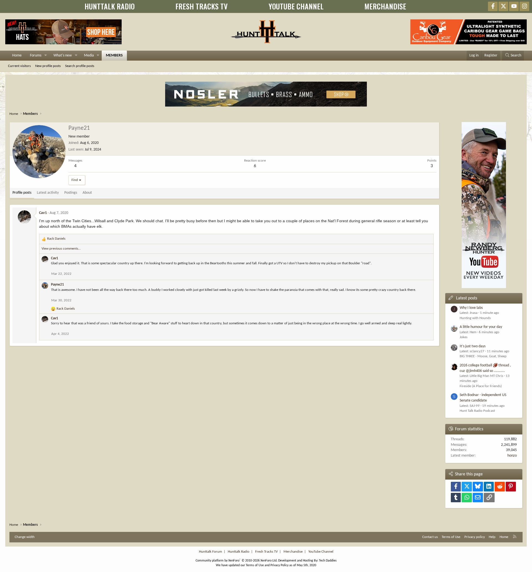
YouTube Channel (320, 551)
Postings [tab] (70, 193)
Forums (35, 55)
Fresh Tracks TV (266, 551)
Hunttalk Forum (210, 551)
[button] (45, 56)
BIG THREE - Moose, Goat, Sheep (483, 356)
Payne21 (57, 284)
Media (89, 55)
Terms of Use (451, 537)
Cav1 (43, 213)
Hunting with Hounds (475, 318)
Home (17, 55)
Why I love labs (471, 308)
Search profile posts (79, 66)
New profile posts (48, 66)
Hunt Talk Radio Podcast (477, 411)
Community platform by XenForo (236, 560)
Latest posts (466, 298)
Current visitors (19, 66)
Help (492, 537)
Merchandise (293, 551)
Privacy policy (474, 537)
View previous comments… (61, 248)
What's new (62, 55)
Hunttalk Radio (238, 551)
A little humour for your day (481, 327)
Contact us (430, 537)
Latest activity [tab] (48, 193)
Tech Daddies (328, 560)
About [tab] (87, 193)
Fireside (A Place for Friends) (481, 386)
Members (114, 55)
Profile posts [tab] (21, 193)
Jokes (463, 337)
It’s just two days (472, 346)
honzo (512, 456)
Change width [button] (25, 537)
